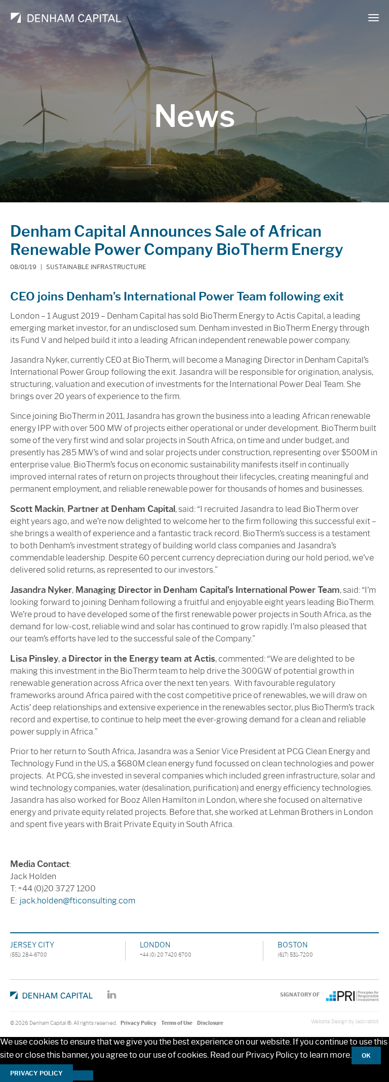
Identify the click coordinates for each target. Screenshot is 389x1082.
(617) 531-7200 (295, 954)
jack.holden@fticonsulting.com (77, 900)
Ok (366, 1055)
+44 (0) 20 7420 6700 (165, 954)
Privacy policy (36, 1073)
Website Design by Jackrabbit (345, 1021)
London (155, 945)
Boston (293, 945)
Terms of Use (176, 1023)
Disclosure (210, 1023)
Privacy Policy (139, 1023)
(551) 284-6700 (28, 954)
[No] (83, 1075)
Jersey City (32, 945)
